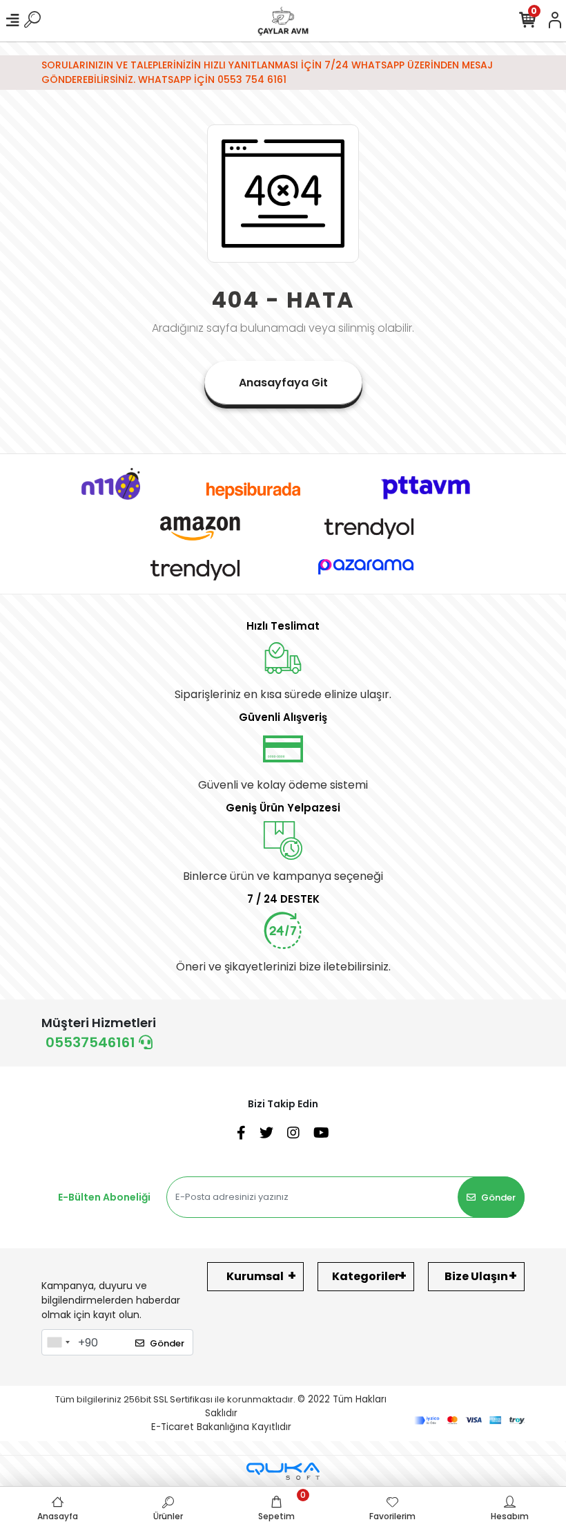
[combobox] (58, 1342)
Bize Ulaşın (476, 1276)
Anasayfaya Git (283, 383)
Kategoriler (366, 1276)
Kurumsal (255, 1276)
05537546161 (92, 1042)
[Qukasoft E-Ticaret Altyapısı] (283, 1471)
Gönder (498, 1197)
